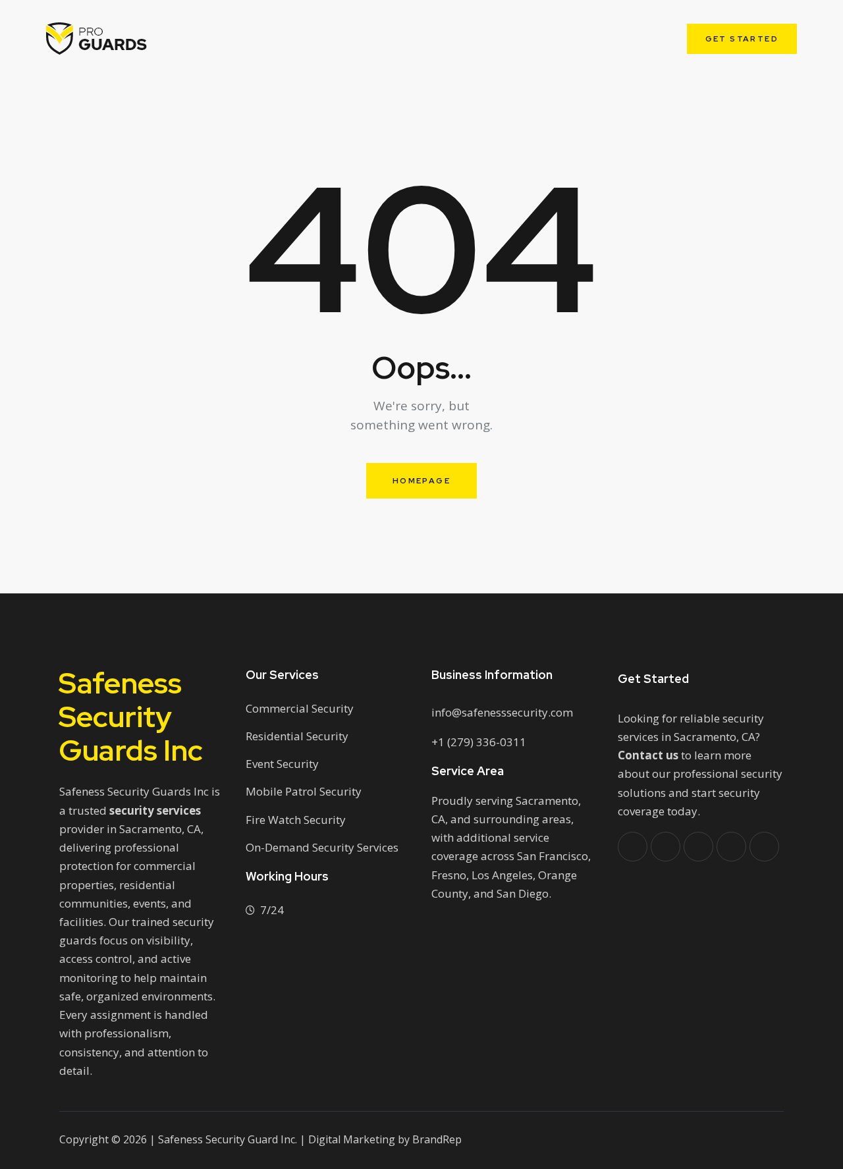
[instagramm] (764, 846)
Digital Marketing (351, 1139)
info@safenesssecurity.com (502, 712)
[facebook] (632, 846)
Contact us (648, 755)
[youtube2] (698, 846)
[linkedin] (731, 846)
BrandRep (437, 1139)
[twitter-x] (665, 846)
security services (155, 810)
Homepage (421, 481)
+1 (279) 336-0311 (478, 741)
